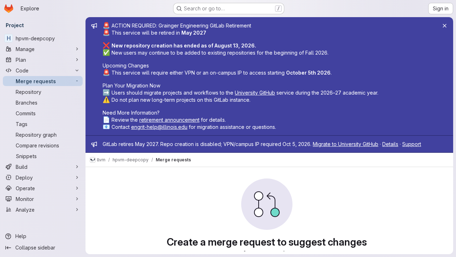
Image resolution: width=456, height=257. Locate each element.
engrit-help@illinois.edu (159, 127)
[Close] (444, 25)
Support (411, 144)
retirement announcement (169, 120)
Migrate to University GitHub (345, 144)
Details (390, 144)
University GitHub (255, 93)
